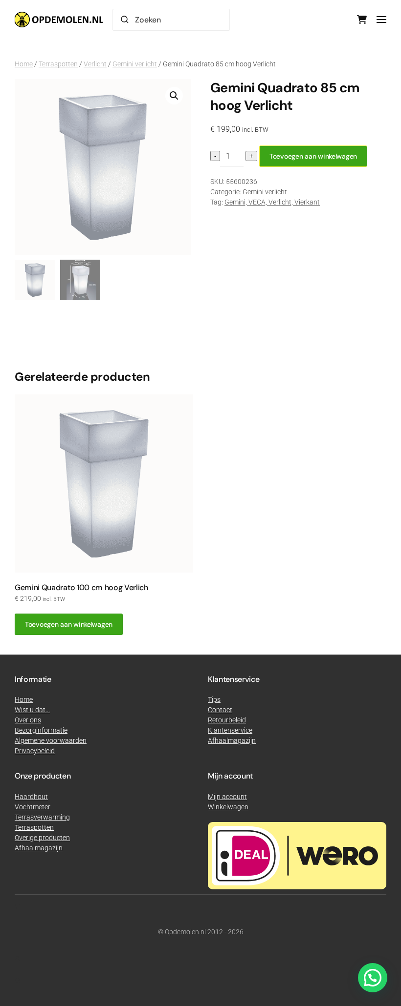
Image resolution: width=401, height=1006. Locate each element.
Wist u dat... (32, 710)
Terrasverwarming (42, 817)
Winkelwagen (228, 807)
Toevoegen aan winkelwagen (313, 156)
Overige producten (42, 838)
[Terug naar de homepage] (59, 19)
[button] (381, 19)
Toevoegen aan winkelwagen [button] (68, 624)
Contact (220, 710)
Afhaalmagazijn (39, 848)
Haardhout (31, 797)
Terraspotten (58, 64)
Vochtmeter (32, 807)
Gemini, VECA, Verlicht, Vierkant (272, 202)
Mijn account (227, 797)
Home (24, 64)
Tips (214, 699)
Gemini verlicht (134, 64)
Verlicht (95, 64)
